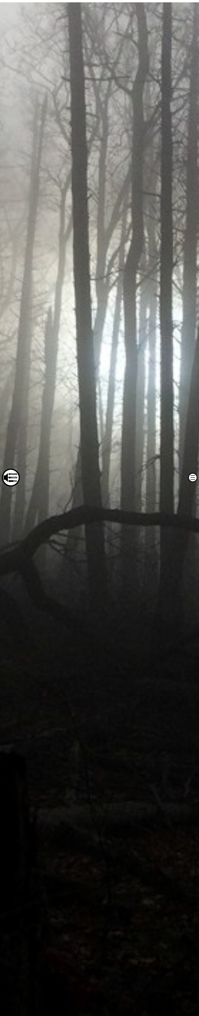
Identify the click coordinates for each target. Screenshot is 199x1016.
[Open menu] (192, 477)
